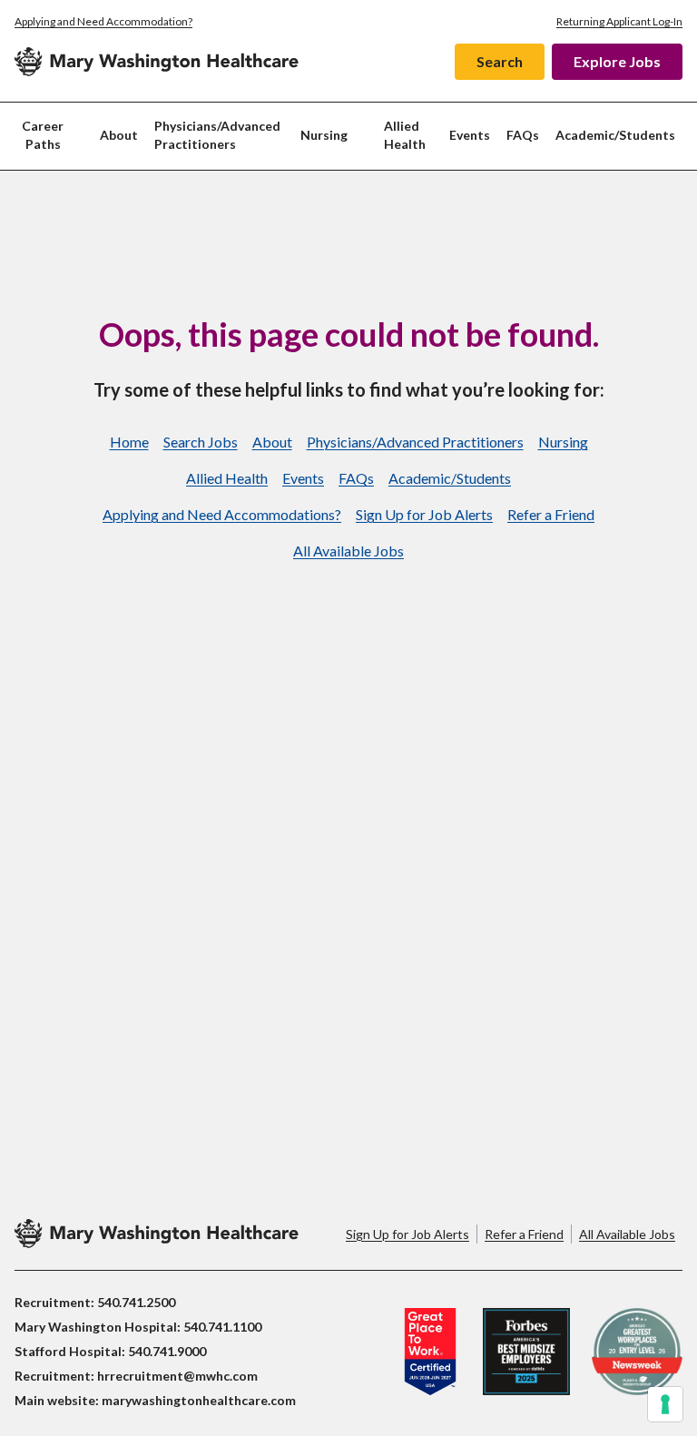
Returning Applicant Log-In (619, 21)
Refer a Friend (550, 514)
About (119, 135)
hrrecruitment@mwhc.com (177, 1375)
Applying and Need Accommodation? (103, 21)
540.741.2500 (136, 1302)
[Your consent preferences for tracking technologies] (665, 1404)
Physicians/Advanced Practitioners (217, 135)
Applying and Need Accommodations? (222, 514)
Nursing (563, 441)
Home (129, 441)
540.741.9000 (167, 1351)
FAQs (522, 135)
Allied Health (405, 135)
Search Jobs (200, 441)
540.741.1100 (222, 1326)
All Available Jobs (348, 550)
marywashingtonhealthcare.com (199, 1400)
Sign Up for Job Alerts (424, 514)
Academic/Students (615, 135)
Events (469, 135)
